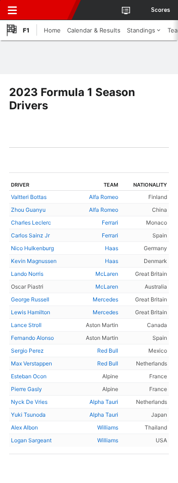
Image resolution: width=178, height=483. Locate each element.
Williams (107, 427)
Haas (111, 248)
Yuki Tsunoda (28, 414)
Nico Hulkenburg (32, 248)
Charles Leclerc (31, 222)
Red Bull (107, 350)
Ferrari (110, 222)
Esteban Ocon (29, 376)
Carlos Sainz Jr (30, 235)
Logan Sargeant (31, 440)
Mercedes (105, 299)
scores (160, 10)
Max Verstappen (31, 363)
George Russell (30, 299)
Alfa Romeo (103, 196)
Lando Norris (27, 273)
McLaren (106, 273)
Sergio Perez (27, 350)
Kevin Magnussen (34, 261)
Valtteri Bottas (29, 196)
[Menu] (12, 10)
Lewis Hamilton (30, 312)
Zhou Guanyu (28, 209)
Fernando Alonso (32, 337)
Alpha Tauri (103, 401)
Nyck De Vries (29, 401)
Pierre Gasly (26, 389)
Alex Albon (24, 427)
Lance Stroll (26, 325)
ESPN (49, 10)
